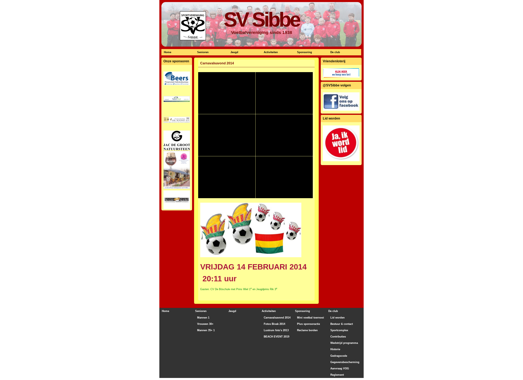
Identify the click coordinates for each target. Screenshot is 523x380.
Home (167, 52)
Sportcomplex (339, 330)
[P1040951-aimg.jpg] (226, 177)
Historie (335, 349)
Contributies (338, 336)
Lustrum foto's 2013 (276, 330)
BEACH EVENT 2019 (276, 336)
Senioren (203, 52)
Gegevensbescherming (344, 362)
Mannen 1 (203, 317)
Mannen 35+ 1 (206, 330)
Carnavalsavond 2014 (277, 317)
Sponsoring (304, 52)
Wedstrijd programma (344, 342)
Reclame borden (307, 330)
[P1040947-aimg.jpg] (284, 93)
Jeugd (234, 52)
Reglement (337, 374)
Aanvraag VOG (339, 368)
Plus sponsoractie (308, 323)
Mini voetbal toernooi (310, 317)
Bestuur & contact (341, 323)
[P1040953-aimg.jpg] (284, 177)
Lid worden (337, 317)
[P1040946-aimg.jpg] (226, 93)
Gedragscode (338, 355)
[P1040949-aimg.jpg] (284, 135)
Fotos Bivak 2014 (274, 323)
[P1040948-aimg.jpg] (226, 135)
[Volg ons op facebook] (341, 101)
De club (335, 52)
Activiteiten (271, 52)
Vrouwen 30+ (205, 323)
